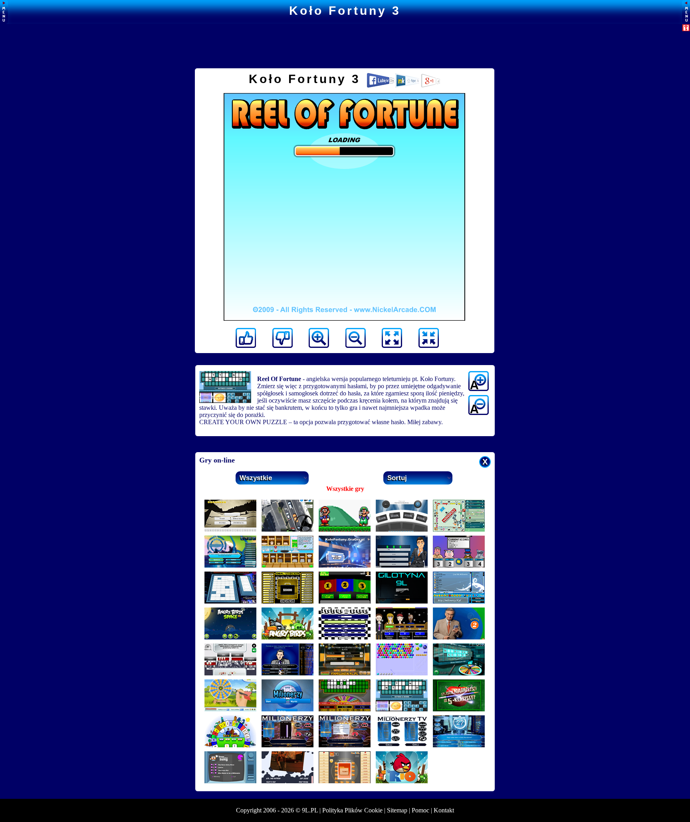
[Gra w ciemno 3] (287, 601)
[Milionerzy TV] (402, 745)
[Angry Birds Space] (230, 637)
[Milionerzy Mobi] (287, 709)
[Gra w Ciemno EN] (345, 781)
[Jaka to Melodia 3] (459, 565)
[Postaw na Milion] (402, 529)
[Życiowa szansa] (345, 637)
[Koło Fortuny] (345, 565)
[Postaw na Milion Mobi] (230, 673)
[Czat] (459, 601)
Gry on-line (217, 460)
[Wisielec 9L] (230, 529)
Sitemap (397, 810)
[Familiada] (345, 673)
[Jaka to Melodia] (402, 637)
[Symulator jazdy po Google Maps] (287, 529)
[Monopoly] (230, 745)
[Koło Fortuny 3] (402, 709)
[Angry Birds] (287, 637)
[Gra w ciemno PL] (230, 601)
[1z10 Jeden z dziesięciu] (459, 637)
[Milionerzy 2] (459, 745)
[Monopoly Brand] (459, 529)
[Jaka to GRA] (287, 781)
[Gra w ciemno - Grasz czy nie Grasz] (345, 601)
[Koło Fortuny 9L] (459, 673)
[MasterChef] (287, 565)
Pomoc (420, 810)
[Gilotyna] (402, 601)
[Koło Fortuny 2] (345, 709)
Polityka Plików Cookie (352, 810)
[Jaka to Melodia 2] (230, 781)
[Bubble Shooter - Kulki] (402, 673)
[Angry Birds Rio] (402, 781)
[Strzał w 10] (230, 709)
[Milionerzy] (287, 673)
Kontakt (444, 810)
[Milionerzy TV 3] (345, 745)
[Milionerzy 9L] (230, 565)
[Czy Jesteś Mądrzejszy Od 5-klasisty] (459, 709)
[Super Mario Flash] (345, 529)
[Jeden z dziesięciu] (402, 565)
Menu (4, 12)
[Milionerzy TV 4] (287, 745)
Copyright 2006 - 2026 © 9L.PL (277, 810)
